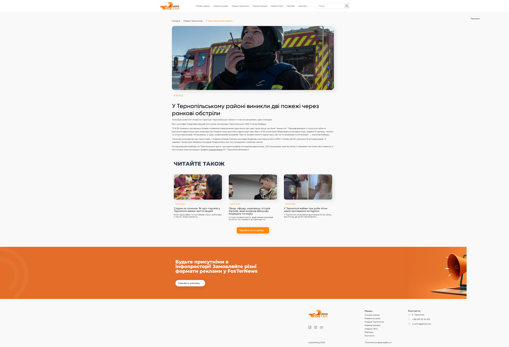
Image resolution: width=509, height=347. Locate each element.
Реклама (291, 6)
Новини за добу (221, 6)
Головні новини (203, 6)
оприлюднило (216, 149)
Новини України (260, 6)
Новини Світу (277, 6)
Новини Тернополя (240, 6)
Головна (176, 21)
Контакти (303, 6)
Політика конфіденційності (378, 342)
